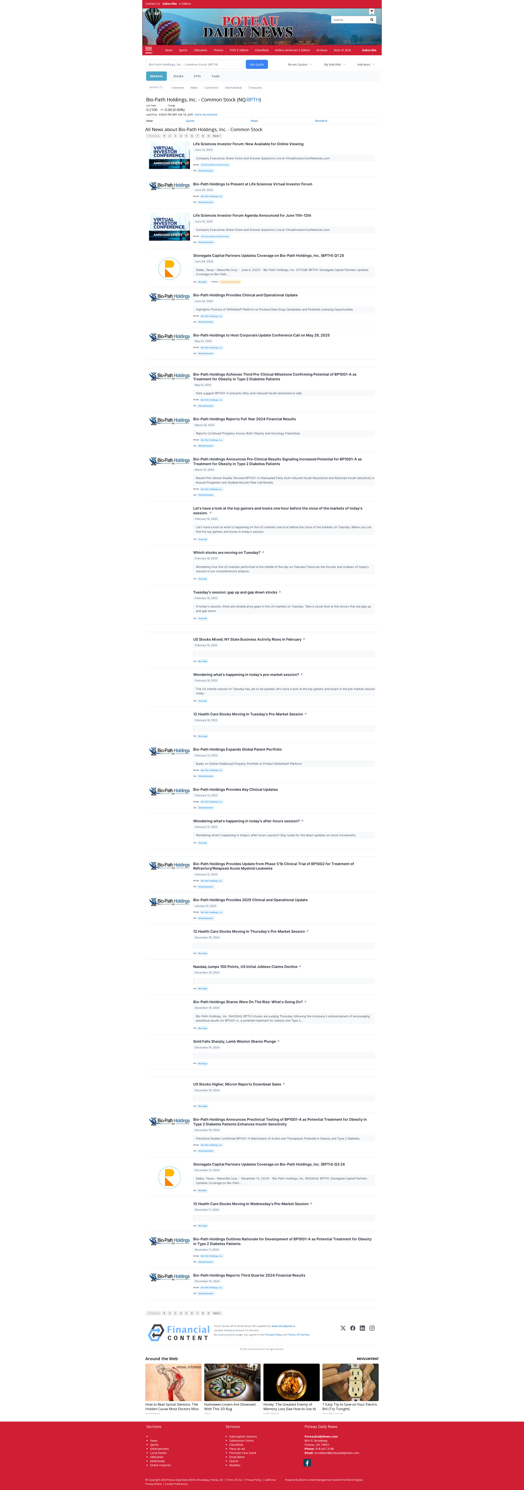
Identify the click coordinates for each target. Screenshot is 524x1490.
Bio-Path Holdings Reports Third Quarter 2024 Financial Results (249, 1275)
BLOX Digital (355, 1479)
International (233, 88)
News (194, 88)
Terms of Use (234, 1479)
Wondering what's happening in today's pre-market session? (248, 674)
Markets (156, 76)
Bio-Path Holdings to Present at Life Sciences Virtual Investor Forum (252, 184)
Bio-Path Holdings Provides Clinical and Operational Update (245, 295)
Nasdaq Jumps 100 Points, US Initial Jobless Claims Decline (247, 966)
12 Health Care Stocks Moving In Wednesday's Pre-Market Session (253, 1204)
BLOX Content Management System (320, 1479)
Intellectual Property (230, 282)
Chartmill (202, 539)
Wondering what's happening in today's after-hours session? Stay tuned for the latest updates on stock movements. (276, 835)
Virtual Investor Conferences (215, 165)
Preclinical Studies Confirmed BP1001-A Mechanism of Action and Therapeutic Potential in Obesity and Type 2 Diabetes (278, 1138)
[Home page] (262, 20)
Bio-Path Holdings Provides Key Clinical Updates (235, 789)
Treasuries (255, 88)
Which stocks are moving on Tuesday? (228, 552)
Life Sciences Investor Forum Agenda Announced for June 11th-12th (252, 215)
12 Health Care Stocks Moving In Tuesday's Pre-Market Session (250, 714)
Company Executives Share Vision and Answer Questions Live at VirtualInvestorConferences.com (263, 158)
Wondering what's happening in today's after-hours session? (248, 821)
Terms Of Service (298, 1334)
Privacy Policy (273, 1334)
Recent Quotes (298, 64)
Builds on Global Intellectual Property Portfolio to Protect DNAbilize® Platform (249, 763)
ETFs (197, 76)
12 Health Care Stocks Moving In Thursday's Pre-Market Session (251, 931)
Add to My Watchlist (205, 114)
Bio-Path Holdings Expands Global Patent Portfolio (237, 749)
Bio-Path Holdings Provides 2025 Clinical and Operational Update (250, 900)
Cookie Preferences (176, 1483)
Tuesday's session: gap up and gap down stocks (237, 592)
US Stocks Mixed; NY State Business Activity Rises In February (249, 639)
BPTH (253, 99)
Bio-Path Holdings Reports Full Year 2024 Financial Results (244, 419)
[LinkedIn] (362, 1333)
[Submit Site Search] (372, 19)
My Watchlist (332, 64)
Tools (215, 76)
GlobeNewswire (205, 171)
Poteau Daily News (178, 1479)
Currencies (211, 88)
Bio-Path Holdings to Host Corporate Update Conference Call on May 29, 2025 (261, 335)
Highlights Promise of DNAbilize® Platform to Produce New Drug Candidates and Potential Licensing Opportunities (275, 309)
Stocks (178, 76)
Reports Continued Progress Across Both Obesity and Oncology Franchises (248, 433)
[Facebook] (353, 1333)
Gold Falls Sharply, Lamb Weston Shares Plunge (236, 1041)
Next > (217, 136)
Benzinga (202, 661)
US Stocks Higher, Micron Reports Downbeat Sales (239, 1084)
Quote (190, 121)
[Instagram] (372, 1333)
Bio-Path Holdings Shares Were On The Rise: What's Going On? (250, 1002)
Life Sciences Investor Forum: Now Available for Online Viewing (248, 144)
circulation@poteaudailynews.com (336, 1453)
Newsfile (202, 282)
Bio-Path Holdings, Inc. (211, 196)
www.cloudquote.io (283, 1326)
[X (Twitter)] (343, 1333)
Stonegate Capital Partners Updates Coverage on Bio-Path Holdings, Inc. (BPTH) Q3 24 (269, 1164)
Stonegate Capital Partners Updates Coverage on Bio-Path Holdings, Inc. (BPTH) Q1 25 (268, 255)
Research (321, 121)
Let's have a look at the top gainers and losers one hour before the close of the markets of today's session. (278, 510)
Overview (178, 88)
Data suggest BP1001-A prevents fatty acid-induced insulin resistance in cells (249, 393)
